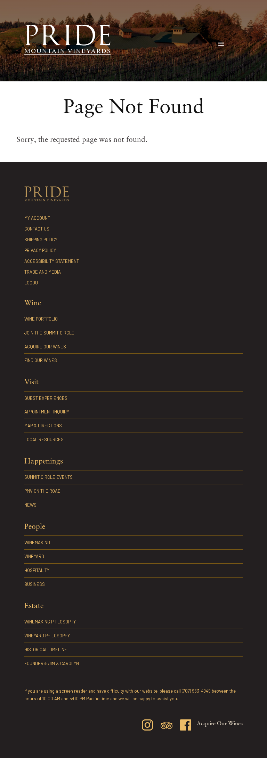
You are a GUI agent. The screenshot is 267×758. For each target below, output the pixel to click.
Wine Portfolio (41, 319)
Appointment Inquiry (46, 411)
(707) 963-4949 (196, 691)
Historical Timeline (45, 649)
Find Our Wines (40, 360)
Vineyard (34, 556)
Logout (32, 282)
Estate (33, 606)
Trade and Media (42, 272)
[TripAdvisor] (166, 726)
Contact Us (36, 229)
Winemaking (37, 542)
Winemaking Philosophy (50, 621)
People (34, 527)
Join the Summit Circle (49, 333)
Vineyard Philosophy (47, 635)
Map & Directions (43, 425)
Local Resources (44, 439)
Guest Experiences (45, 398)
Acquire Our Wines (45, 346)
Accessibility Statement (51, 261)
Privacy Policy (40, 250)
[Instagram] (147, 726)
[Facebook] (185, 726)
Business (34, 584)
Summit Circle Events (48, 477)
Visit (31, 382)
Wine (32, 303)
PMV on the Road (42, 491)
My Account (37, 218)
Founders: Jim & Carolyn (51, 663)
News (30, 505)
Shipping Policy (40, 239)
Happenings (43, 461)
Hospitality (36, 570)
